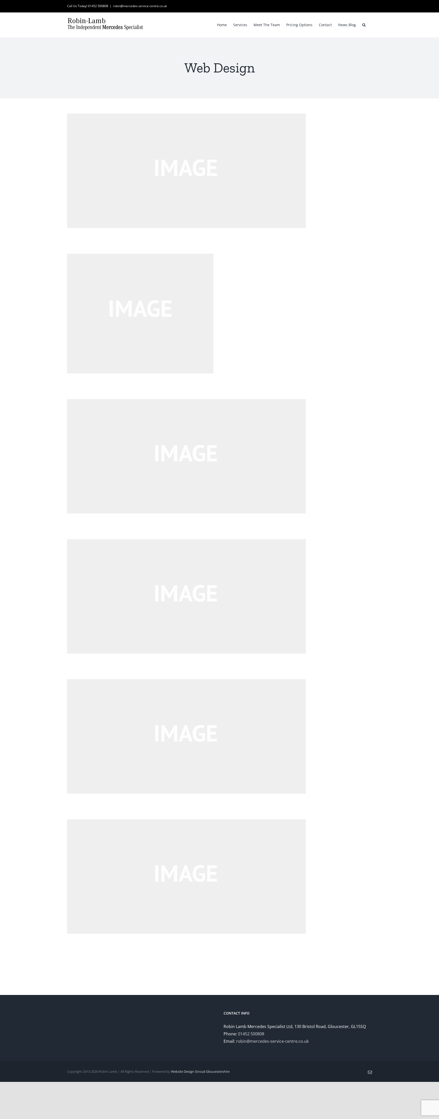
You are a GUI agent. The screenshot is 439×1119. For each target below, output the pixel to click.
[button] (364, 24)
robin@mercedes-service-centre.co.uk (140, 6)
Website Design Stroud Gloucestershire (200, 1071)
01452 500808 (251, 1034)
